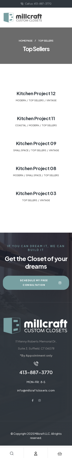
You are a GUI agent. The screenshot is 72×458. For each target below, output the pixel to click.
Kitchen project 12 (36, 93)
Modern (21, 100)
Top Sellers (36, 100)
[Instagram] (39, 400)
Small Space (20, 150)
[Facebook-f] (32, 400)
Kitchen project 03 (36, 193)
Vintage (51, 100)
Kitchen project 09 (36, 143)
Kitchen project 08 (36, 168)
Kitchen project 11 (36, 118)
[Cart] (60, 454)
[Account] (36, 454)
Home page (25, 40)
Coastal (20, 125)
